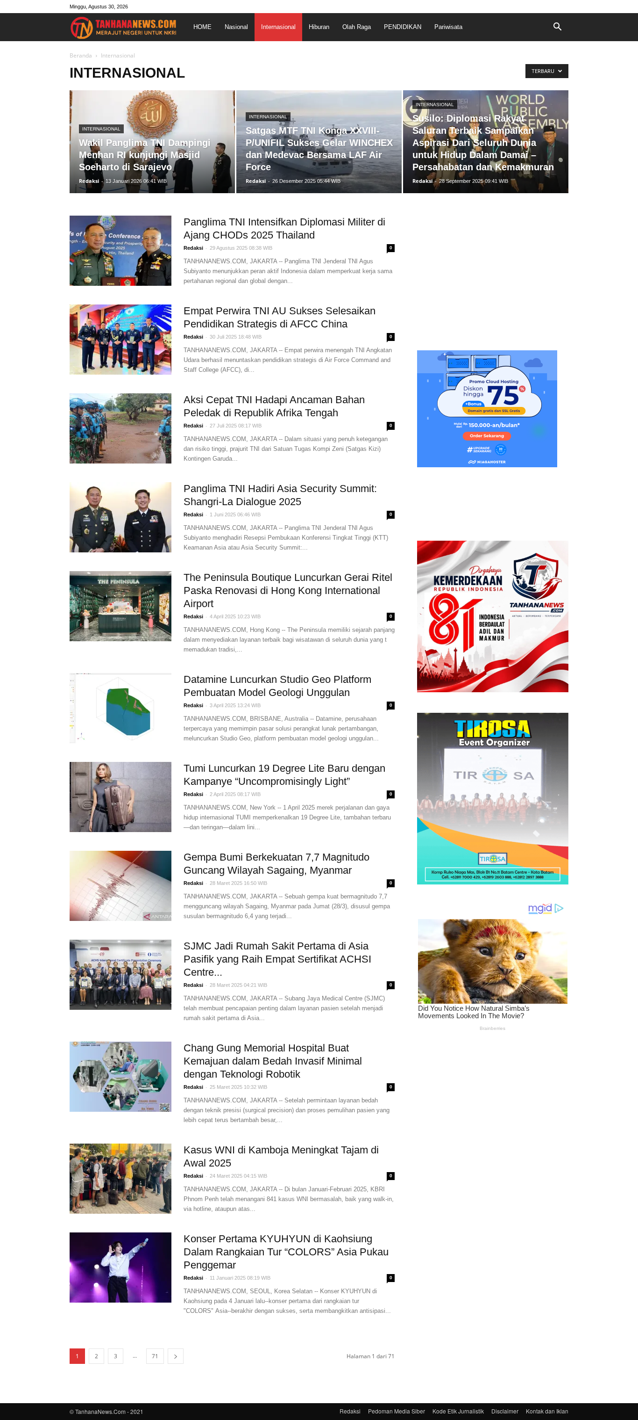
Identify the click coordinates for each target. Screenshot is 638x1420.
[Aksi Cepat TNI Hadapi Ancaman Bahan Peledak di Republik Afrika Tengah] (120, 428)
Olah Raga (356, 26)
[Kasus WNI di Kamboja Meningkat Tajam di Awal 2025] (120, 1179)
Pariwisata (448, 26)
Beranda (81, 55)
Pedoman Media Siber (396, 1411)
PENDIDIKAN (402, 26)
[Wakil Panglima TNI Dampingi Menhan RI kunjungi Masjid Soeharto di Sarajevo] (152, 141)
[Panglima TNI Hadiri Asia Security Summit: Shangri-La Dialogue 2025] (120, 517)
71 (155, 1356)
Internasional (278, 26)
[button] (557, 27)
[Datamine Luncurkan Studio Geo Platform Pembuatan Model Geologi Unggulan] (120, 708)
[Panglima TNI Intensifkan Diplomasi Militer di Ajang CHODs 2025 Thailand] (120, 251)
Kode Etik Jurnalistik (458, 1411)
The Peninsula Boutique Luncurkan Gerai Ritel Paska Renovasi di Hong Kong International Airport (288, 590)
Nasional (236, 26)
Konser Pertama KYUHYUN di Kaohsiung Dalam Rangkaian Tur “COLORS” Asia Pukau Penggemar (286, 1252)
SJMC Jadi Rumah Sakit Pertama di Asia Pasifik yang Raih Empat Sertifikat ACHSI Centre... (277, 959)
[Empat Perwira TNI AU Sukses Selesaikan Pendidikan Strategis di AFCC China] (120, 339)
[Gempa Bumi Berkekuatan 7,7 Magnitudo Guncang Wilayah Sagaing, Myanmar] (120, 886)
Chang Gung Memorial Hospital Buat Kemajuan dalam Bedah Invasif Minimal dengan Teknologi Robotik (273, 1061)
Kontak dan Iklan (547, 1411)
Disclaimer (504, 1411)
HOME (202, 26)
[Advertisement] (492, 274)
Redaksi (89, 180)
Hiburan (319, 26)
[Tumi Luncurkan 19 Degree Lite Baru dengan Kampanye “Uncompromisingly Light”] (120, 797)
